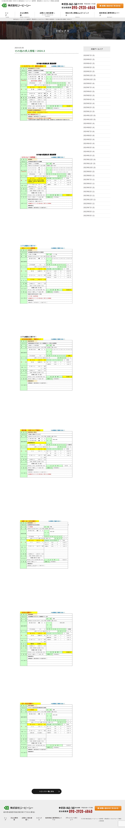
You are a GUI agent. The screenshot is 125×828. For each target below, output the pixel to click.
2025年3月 (89, 103)
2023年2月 (89, 191)
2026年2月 (89, 71)
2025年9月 (89, 83)
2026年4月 (89, 63)
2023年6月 (89, 183)
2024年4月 (89, 143)
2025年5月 (89, 95)
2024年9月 (89, 123)
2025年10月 (89, 79)
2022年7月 (89, 207)
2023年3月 (89, 187)
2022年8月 (89, 203)
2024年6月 (89, 135)
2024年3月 (89, 147)
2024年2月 (89, 151)
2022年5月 (89, 211)
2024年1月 (89, 155)
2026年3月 (89, 67)
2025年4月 (89, 99)
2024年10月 (89, 119)
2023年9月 (89, 171)
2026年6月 (89, 59)
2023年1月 (89, 195)
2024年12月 (89, 115)
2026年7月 (89, 55)
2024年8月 (89, 127)
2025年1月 (89, 111)
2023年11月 (89, 163)
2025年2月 (89, 107)
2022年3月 (89, 215)
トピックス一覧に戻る (46, 791)
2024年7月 (89, 131)
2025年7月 (89, 87)
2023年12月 (89, 159)
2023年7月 (89, 179)
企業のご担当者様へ (47, 14)
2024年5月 (89, 139)
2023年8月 (89, 175)
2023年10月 (89, 167)
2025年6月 (89, 91)
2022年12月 (89, 199)
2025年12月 (89, 75)
